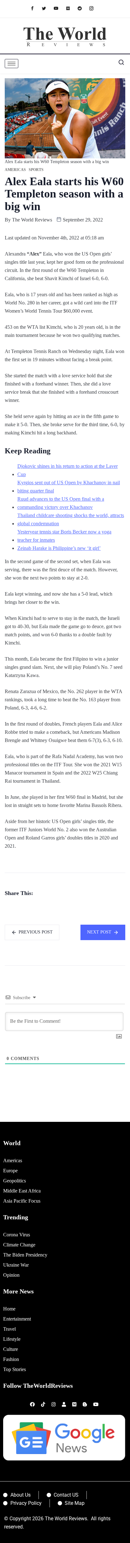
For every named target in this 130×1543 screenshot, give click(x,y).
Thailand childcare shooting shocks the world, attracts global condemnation (70, 519)
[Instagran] (94, 8)
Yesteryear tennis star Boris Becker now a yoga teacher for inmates (64, 536)
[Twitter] (47, 8)
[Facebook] (35, 8)
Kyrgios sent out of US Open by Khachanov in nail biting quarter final (68, 486)
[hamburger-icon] (11, 63)
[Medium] (71, 8)
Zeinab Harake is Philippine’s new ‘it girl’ (59, 548)
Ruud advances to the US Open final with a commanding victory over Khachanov (60, 503)
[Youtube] (59, 8)
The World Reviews (32, 219)
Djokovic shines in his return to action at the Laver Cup (67, 470)
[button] (119, 63)
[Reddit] (83, 8)
